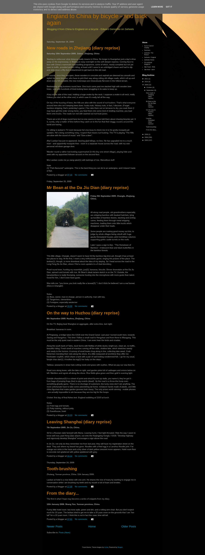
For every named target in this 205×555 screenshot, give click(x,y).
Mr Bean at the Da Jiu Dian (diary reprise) (88, 187)
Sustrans (147, 50)
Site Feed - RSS (149, 67)
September (150, 90)
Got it (169, 7)
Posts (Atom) (64, 532)
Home (92, 526)
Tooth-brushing (62, 468)
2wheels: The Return (148, 54)
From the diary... (63, 493)
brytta (106, 547)
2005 (146, 140)
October (149, 87)
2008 (146, 134)
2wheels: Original (150, 57)
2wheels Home (149, 60)
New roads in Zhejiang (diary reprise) (83, 48)
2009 (146, 85)
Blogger (120, 547)
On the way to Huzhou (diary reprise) (83, 313)
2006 (146, 137)
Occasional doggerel (148, 63)
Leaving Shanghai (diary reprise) (79, 422)
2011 (146, 79)
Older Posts (128, 526)
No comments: (81, 175)
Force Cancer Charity (149, 46)
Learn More (157, 7)
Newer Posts (54, 526)
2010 (146, 81)
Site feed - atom (149, 69)
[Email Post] (92, 175)
